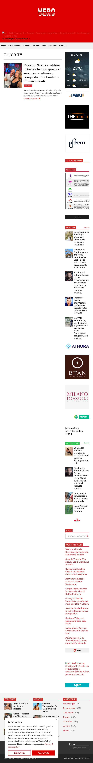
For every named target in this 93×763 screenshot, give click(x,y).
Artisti (66, 726)
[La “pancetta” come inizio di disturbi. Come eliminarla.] (69, 497)
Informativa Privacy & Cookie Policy (76, 758)
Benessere (53, 45)
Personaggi (69, 703)
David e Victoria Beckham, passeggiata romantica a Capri (76, 552)
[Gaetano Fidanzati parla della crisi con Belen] (37, 706)
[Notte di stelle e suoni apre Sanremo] (8, 706)
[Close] (56, 719)
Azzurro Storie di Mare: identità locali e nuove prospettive (77, 611)
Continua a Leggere (31, 98)
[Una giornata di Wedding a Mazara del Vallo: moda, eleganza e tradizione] (69, 236)
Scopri (86, 227)
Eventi (66, 717)
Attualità (26, 45)
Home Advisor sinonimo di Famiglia (81, 508)
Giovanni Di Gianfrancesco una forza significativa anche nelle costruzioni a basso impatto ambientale (81, 258)
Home (3, 45)
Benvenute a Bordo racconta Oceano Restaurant (75, 581)
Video (44, 45)
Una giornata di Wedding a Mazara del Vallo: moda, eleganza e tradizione (81, 238)
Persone (36, 45)
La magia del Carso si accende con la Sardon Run (76, 631)
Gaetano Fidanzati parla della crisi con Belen (75, 621)
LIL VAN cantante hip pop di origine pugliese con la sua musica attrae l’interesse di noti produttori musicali (81, 328)
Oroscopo (63, 45)
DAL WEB (70, 228)
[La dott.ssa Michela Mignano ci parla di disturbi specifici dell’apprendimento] (69, 451)
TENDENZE (10, 699)
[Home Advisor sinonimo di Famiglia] (69, 509)
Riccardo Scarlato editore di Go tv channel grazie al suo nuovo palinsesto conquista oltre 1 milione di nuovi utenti (42, 73)
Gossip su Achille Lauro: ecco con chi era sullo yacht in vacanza (77, 601)
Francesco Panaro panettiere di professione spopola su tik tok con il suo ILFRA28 (80, 305)
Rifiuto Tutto (19, 753)
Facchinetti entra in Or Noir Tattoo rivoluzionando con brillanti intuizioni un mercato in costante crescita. (81, 282)
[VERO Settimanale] (46, 15)
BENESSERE (72, 443)
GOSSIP (38, 699)
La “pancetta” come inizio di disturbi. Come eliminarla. (81, 497)
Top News (68, 712)
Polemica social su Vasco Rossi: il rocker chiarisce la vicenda (76, 640)
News (66, 730)
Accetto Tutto (43, 753)
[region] (31, 738)
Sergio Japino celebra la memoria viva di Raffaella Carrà (76, 591)
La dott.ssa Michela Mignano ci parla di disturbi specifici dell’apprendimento (81, 455)
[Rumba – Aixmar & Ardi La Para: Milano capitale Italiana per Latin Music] (8, 716)
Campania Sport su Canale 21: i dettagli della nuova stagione (76, 572)
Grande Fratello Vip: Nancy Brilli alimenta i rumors (77, 562)
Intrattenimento (14, 45)
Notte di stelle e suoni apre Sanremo (20, 706)
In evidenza (69, 708)
